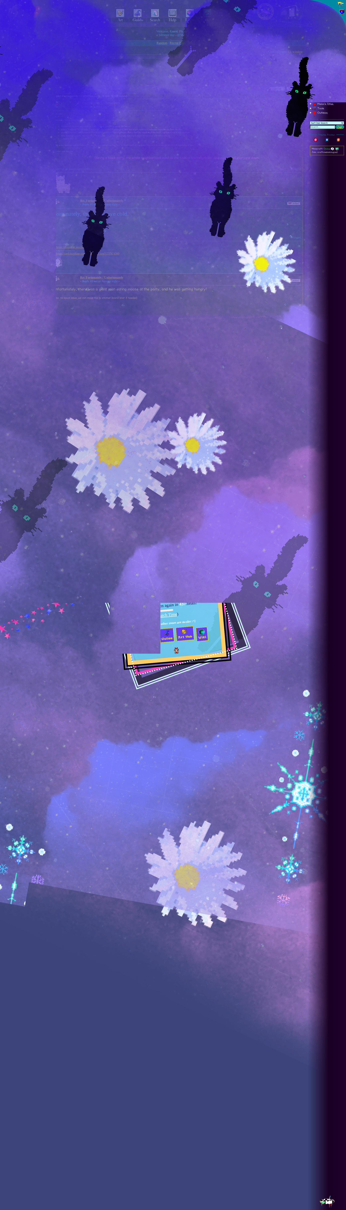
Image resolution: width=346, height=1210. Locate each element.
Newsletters (323, 94)
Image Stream (325, 99)
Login (323, 48)
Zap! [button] (339, 127)
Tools (320, 108)
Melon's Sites (325, 104)
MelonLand (327, 20)
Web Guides (323, 79)
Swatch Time (166, 615)
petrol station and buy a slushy (168, 588)
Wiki (318, 89)
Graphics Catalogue (328, 84)
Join (331, 48)
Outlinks (322, 113)
